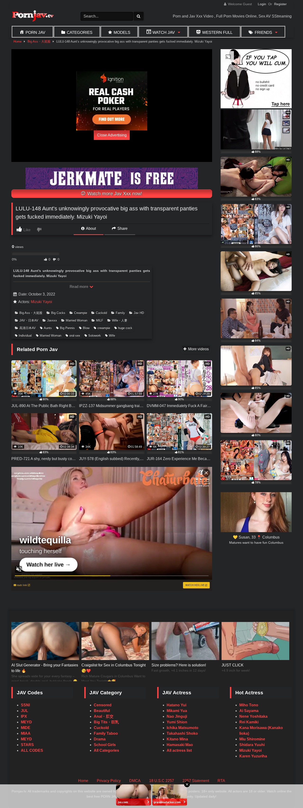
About (90, 228)
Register (280, 4)
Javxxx (52, 320)
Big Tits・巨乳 (106, 722)
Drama (100, 739)
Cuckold (101, 313)
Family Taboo (106, 733)
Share (122, 228)
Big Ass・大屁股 (38, 41)
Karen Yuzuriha (253, 756)
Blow (86, 328)
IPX (24, 716)
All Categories (106, 750)
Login (262, 4)
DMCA (135, 781)
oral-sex (74, 335)
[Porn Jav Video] (32, 16)
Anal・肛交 (103, 716)
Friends (263, 32)
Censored (102, 705)
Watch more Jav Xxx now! (114, 193)
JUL (24, 711)
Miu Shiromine (252, 739)
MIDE (25, 728)
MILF (99, 320)
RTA (221, 781)
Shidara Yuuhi (252, 745)
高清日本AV (27, 328)
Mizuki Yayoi (41, 302)
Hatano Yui (176, 705)
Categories (79, 32)
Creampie (80, 313)
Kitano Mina (177, 739)
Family (120, 313)
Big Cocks (58, 313)
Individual (25, 335)
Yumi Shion (177, 722)
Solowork (94, 335)
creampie (104, 328)
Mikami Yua (177, 711)
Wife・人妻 (119, 320)
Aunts (48, 328)
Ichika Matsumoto (182, 728)
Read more (79, 287)
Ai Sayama (248, 711)
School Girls (105, 745)
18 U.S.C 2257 (161, 781)
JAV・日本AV (28, 320)
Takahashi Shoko (182, 733)
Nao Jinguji (177, 716)
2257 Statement (196, 781)
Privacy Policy (109, 781)
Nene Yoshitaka (253, 716)
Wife (112, 335)
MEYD (26, 722)
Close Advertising (112, 135)
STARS (27, 745)
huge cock (125, 328)
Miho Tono (248, 705)
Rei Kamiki (248, 722)
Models (122, 32)
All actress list (179, 750)
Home (17, 41)
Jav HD (139, 313)
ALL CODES (32, 750)
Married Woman (76, 320)
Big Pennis (67, 328)
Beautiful (102, 711)
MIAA (26, 733)
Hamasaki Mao (180, 745)
